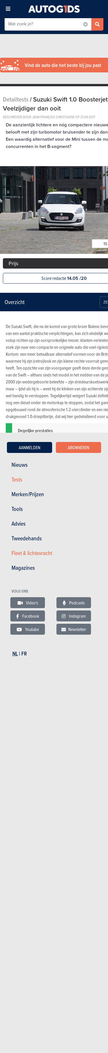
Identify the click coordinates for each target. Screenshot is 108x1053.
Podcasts (76, 602)
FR (24, 653)
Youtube (31, 629)
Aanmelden (29, 447)
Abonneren (78, 447)
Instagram (77, 616)
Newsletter (77, 629)
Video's (31, 602)
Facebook (30, 616)
